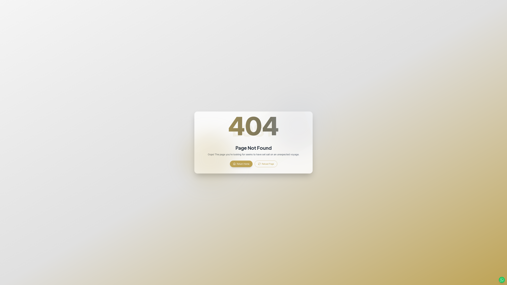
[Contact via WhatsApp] (502, 280)
